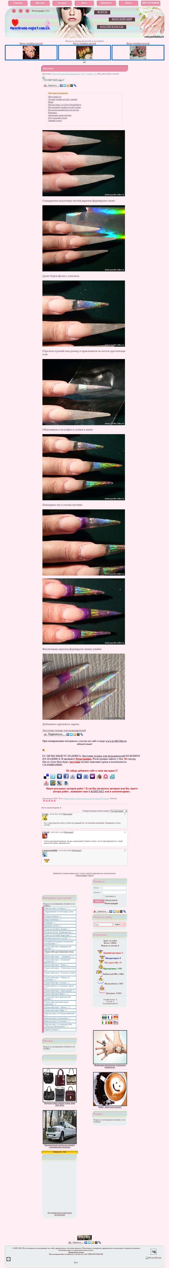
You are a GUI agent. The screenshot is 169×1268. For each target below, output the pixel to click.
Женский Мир (122, 19)
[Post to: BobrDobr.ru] (99, 776)
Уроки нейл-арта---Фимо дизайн (58, 991)
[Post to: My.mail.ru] (53, 783)
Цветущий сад (54, 96)
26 (96, 74)
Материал (68, 814)
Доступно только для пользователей (64, 730)
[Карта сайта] (27, 11)
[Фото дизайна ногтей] (31, 58)
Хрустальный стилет (57, 118)
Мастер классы (111, 26)
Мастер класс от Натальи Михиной (59, 1013)
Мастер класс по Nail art (55, 908)
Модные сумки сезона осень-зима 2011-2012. (59, 1104)
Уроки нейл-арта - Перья (55, 965)
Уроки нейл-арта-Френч (55, 994)
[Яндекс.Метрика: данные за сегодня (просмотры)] (153, 1257)
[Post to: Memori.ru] (105, 776)
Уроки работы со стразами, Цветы (59, 986)
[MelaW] (47, 835)
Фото (84, 3)
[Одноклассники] (68, 85)
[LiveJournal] (75, 85)
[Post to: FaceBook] (66, 776)
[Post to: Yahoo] (92, 776)
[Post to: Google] (72, 776)
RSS (47, 11)
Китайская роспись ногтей (56, 938)
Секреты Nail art (51, 916)
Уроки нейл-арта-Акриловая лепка (65, 74)
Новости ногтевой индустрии (57, 935)
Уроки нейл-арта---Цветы (55, 1007)
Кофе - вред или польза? (110, 1107)
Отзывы (62, 3)
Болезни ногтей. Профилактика (58, 932)
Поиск (128, 3)
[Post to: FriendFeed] (86, 776)
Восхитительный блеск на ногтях (63, 110)
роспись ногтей (88, 798)
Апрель (90, 74)
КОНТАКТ (97, 791)
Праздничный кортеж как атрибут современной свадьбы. (59, 1146)
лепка (97, 798)
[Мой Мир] (71, 85)
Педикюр (48, 923)
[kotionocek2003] (47, 853)
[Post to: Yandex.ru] (46, 783)
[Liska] (47, 816)
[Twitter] (65, 85)
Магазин (40, 3)
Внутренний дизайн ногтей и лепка (64, 107)
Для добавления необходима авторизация (60, 1214)
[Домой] (14, 11)
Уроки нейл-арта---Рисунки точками (60, 973)
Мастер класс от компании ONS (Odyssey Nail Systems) (58, 1026)
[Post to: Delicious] (46, 776)
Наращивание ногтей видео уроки (59, 912)
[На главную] (30, 30)
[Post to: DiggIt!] (59, 776)
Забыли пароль (111, 900)
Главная (18, 3)
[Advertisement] (84, 1230)
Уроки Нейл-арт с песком (55, 983)
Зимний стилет (55, 120)
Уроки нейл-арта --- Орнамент (57, 957)
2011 (83, 74)
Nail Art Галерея (51, 1030)
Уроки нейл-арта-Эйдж (54, 1010)
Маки (50, 102)
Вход (90, 875)
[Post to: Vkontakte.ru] (66, 783)
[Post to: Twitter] (53, 776)
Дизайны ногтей (51, 926)
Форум (102, 12)
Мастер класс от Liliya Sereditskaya (64, 104)
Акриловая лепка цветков (59, 115)
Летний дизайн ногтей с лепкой (62, 99)
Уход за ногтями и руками (56, 929)
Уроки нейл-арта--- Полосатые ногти (60, 968)
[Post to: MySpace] (79, 776)
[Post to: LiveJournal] (59, 783)
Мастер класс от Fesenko (56, 1021)
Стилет (66, 798)
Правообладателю (76, 1252)
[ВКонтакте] (61, 85)
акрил (78, 798)
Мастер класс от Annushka (56, 1018)
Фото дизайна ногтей (31, 43)
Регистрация (81, 875)
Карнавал (52, 112)
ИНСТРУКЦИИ (150, 3)
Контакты (106, 3)
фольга (72, 798)
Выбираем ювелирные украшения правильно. (110, 1066)
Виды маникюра (51, 920)
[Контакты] (20, 11)
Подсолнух (104, 798)
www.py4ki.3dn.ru (116, 741)
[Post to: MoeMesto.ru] (112, 776)
